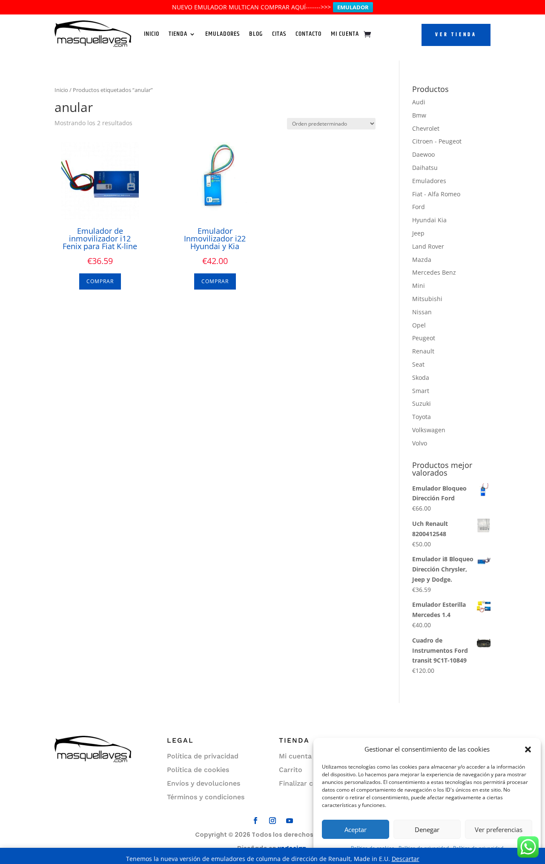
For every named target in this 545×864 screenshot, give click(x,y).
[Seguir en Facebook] (255, 820)
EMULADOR (353, 7)
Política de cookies (198, 770)
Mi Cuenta (345, 34)
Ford (418, 207)
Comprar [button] (100, 281)
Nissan (422, 312)
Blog (256, 34)
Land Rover (428, 246)
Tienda (178, 34)
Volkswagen (428, 430)
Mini (418, 285)
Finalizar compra (307, 783)
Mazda (421, 259)
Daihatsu (425, 168)
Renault (423, 351)
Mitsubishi (427, 299)
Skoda (420, 377)
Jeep (418, 233)
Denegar (427, 829)
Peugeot (423, 338)
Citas (279, 34)
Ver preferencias (498, 829)
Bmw (419, 115)
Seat (418, 364)
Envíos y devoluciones (203, 783)
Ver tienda (456, 35)
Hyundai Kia (429, 220)
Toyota (421, 417)
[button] (528, 749)
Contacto (308, 34)
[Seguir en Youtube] (289, 820)
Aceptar (355, 829)
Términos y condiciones (205, 797)
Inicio (151, 34)
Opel (419, 325)
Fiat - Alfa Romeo (436, 194)
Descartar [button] (405, 859)
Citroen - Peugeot (437, 141)
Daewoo (423, 154)
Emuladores (222, 34)
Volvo (419, 443)
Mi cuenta (295, 756)
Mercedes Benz (434, 272)
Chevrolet (425, 128)
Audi (418, 102)
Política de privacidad (202, 756)
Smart (420, 391)
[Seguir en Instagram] (272, 820)
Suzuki (421, 403)
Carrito (290, 770)
